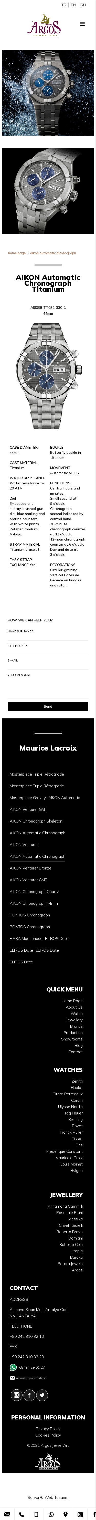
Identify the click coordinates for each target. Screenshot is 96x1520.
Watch (77, 1013)
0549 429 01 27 (32, 1367)
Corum (77, 1100)
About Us (74, 1007)
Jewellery (75, 1020)
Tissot (77, 1138)
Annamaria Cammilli (65, 1206)
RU (83, 5)
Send (48, 706)
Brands (76, 1026)
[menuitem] (37, 774)
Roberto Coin (71, 1244)
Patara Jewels (70, 1263)
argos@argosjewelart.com (31, 1377)
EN (73, 5)
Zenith (77, 1081)
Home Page (72, 1000)
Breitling (75, 1119)
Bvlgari (77, 1170)
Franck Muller (71, 1132)
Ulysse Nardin (70, 1106)
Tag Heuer (73, 1113)
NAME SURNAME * (20, 631)
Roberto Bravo (70, 1231)
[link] (7, 1514)
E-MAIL (13, 660)
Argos (77, 1270)
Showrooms (72, 1039)
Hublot (77, 1087)
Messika (75, 1219)
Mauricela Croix (69, 1157)
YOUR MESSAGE (19, 675)
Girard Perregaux (67, 1094)
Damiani (75, 1238)
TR (63, 5)
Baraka (76, 1257)
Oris (79, 1145)
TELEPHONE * (17, 646)
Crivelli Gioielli (71, 1225)
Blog (79, 1045)
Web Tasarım (56, 1497)
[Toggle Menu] (82, 23)
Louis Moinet (71, 1164)
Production (73, 1032)
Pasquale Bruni (69, 1212)
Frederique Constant (64, 1151)
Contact (75, 1051)
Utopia (77, 1250)
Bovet (77, 1125)
